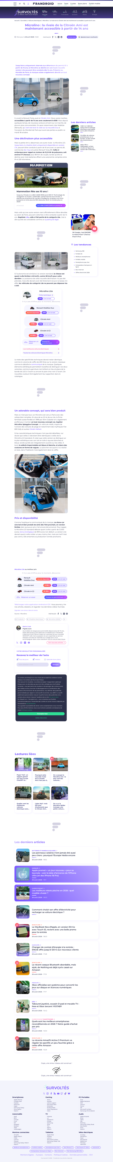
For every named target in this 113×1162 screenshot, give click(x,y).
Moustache (83, 1139)
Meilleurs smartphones (83, 256)
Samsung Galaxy (19, 1107)
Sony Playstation (52, 1109)
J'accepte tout (42, 714)
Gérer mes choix (41, 718)
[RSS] (54, 1093)
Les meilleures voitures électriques (36, 349)
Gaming (49, 1097)
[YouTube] (58, 1093)
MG (15, 1123)
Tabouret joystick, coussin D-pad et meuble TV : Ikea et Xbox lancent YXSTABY (55, 1005)
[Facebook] (51, 1093)
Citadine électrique (36, 619)
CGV (91, 1155)
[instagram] (21, 643)
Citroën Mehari (35, 429)
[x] (17, 643)
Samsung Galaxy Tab (53, 1141)
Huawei (16, 1103)
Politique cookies (26, 710)
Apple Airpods (84, 1116)
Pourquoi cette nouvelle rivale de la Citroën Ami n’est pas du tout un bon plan (41, 777)
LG (48, 1118)
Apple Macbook (85, 1101)
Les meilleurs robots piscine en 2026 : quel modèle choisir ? (53, 891)
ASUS (48, 1100)
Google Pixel (18, 1101)
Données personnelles (78, 1155)
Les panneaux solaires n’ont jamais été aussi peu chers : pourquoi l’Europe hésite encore (53, 854)
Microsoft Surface (85, 1109)
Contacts (48, 1155)
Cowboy (82, 1135)
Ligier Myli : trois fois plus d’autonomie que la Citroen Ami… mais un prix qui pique (41, 806)
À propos (39, 1155)
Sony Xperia (17, 1109)
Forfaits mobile (80, 259)
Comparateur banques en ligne (41, 1151)
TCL (48, 1126)
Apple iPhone (18, 1100)
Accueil (16, 20)
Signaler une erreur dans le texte (26, 610)
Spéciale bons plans (53, 659)
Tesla (15, 1127)
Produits (20, 619)
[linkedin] (25, 643)
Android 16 (96, 1147)
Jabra (82, 1119)
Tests (66, 4)
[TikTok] (65, 1093)
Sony (48, 1124)
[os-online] (29, 643)
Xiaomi (16, 1111)
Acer (81, 1100)
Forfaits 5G (79, 254)
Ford (15, 1121)
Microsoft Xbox (51, 1104)
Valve (48, 1111)
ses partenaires (30, 703)
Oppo (15, 1106)
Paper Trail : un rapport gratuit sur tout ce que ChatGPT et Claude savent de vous (22, 777)
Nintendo (50, 1106)
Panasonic (50, 1119)
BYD (15, 1118)
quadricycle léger (52, 220)
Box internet (80, 270)
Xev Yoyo (27, 150)
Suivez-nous (72, 37)
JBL (81, 1121)
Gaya (81, 1138)
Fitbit (15, 1138)
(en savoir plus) (54, 697)
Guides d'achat (37, 888)
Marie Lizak (27, 626)
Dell (81, 1103)
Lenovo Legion (51, 1103)
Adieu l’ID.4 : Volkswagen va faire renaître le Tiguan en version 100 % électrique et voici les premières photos (88, 148)
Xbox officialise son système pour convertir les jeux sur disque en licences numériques (55, 986)
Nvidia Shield (51, 1107)
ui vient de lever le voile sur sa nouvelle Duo (41, 128)
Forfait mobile (94, 4)
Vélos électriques (86, 1132)
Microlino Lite (19, 569)
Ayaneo (49, 1101)
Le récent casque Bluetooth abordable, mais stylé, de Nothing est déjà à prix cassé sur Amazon (54, 967)
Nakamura (83, 1141)
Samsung (50, 1123)
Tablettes (49, 1132)
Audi (15, 1116)
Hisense (49, 1116)
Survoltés (24, 20)
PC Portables (84, 1097)
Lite (27, 217)
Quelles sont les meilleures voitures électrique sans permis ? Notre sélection (23, 806)
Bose (81, 1118)
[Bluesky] (69, 1093)
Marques (35, 868)
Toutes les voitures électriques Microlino (38, 353)
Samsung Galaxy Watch (21, 1143)
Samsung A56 (80, 251)
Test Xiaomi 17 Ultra (82, 1147)
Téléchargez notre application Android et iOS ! (32, 604)
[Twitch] (61, 1093)
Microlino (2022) (54, 619)
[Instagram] (47, 1093)
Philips (49, 1121)
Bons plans (82, 4)
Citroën (16, 1119)
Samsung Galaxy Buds (87, 1124)
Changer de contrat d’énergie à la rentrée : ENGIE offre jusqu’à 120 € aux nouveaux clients (55, 948)
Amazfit (16, 1135)
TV (47, 1114)
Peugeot (16, 1124)
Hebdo (37, 659)
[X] (44, 1093)
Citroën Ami (45, 118)
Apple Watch (18, 1136)
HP (81, 1107)
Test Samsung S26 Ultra (74, 1151)
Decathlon (83, 1136)
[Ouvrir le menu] (15, 3)
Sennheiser (83, 1126)
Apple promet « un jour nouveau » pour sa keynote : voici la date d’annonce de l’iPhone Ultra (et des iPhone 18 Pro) (54, 873)
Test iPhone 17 (68, 1147)
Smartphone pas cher (83, 262)
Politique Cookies (61, 1155)
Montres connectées (20, 1132)
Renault (16, 1126)
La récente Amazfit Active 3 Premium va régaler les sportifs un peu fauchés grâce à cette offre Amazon (53, 1043)
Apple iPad (50, 1135)
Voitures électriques (34, 20)
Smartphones (17, 1097)
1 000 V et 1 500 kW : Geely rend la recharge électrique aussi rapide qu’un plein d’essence (87, 128)
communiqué (36, 364)
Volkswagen (17, 1129)
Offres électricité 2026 (83, 272)
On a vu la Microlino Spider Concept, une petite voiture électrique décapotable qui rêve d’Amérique (59, 806)
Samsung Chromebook (87, 1111)
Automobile (17, 1114)
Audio (81, 1114)
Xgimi (49, 1127)
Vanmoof (83, 1144)
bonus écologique (27, 532)
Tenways (82, 1143)
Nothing (82, 1123)
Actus (60, 4)
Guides (73, 4)
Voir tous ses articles (55, 642)
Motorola (17, 1104)
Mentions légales (27, 1155)
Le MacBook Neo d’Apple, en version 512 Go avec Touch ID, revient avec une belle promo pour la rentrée (54, 929)
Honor (82, 1106)
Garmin (16, 1139)
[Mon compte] (28, 4)
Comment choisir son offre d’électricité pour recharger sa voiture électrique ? (54, 911)
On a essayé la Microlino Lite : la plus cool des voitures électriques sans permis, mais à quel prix (59, 777)
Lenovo (82, 1104)
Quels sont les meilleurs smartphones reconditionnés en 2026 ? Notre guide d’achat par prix (54, 1024)
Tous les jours (23, 659)
